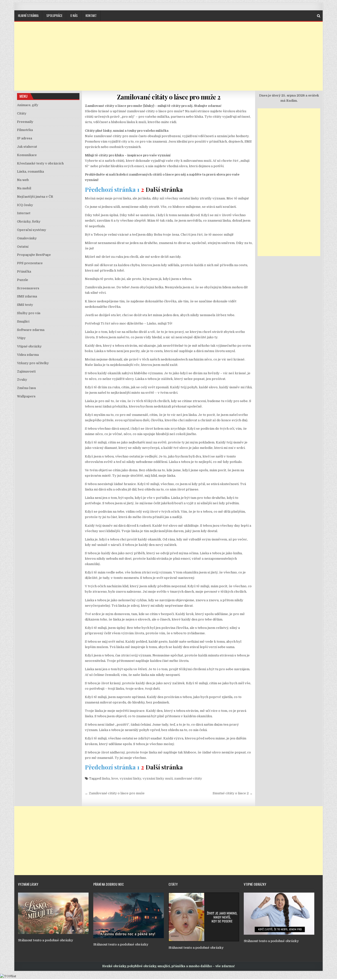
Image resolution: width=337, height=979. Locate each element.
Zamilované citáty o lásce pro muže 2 (169, 97)
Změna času (26, 388)
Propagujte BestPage (34, 255)
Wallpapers (26, 396)
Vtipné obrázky (29, 346)
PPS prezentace (30, 263)
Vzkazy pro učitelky (33, 363)
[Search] (318, 15)
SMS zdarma (27, 296)
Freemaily (25, 122)
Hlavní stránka (28, 15)
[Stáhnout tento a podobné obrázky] (53, 933)
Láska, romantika (30, 171)
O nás (74, 15)
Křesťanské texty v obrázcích (40, 163)
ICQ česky (25, 205)
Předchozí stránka (110, 189)
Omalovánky (27, 238)
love (114, 778)
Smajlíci (23, 321)
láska (106, 778)
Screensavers (28, 288)
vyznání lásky (130, 778)
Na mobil (24, 188)
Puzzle (22, 280)
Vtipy (21, 338)
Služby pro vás (28, 313)
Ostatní (22, 246)
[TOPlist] (8, 976)
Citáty (21, 113)
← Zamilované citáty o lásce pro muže (115, 793)
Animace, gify (27, 105)
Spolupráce (54, 15)
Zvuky (22, 379)
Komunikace (27, 155)
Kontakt (91, 15)
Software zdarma (30, 330)
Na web (23, 180)
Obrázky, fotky (28, 221)
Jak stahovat (27, 146)
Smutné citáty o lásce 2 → (233, 793)
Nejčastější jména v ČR (35, 196)
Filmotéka (25, 130)
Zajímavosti (26, 371)
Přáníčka (24, 271)
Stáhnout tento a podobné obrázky (45, 940)
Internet (23, 213)
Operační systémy (31, 230)
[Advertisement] (168, 56)
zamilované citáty (188, 778)
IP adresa (24, 138)
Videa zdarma (28, 355)
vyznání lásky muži (158, 778)
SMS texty (25, 305)
